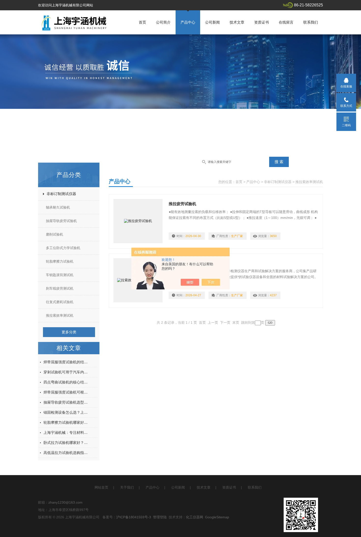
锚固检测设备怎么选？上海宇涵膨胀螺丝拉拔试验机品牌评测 (66, 412)
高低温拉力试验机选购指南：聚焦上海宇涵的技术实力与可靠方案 (66, 453)
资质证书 (261, 22)
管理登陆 (160, 517)
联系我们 (310, 22)
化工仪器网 (194, 517)
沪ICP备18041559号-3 (133, 517)
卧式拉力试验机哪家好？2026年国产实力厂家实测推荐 (66, 442)
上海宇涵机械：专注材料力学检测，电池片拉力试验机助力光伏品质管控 (66, 432)
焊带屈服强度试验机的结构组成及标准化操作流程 (66, 362)
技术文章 (237, 22)
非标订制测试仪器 (61, 194)
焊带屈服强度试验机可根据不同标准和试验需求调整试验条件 (66, 392)
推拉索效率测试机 (59, 315)
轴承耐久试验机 (58, 207)
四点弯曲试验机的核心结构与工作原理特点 (66, 382)
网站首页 (101, 487)
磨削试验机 (54, 234)
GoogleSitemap (217, 517)
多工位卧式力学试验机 (63, 248)
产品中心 (187, 22)
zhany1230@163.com (65, 502)
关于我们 (127, 487)
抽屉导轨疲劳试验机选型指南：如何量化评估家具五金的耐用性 (66, 402)
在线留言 (286, 22)
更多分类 (69, 332)
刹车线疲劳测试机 (59, 288)
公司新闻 (212, 22)
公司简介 (163, 22)
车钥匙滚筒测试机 (59, 275)
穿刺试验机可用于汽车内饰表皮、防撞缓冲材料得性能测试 (66, 372)
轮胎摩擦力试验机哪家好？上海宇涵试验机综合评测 (66, 422)
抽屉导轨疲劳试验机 (61, 221)
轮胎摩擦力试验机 (59, 261)
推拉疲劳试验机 (182, 204)
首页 (142, 22)
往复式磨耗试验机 (59, 302)
